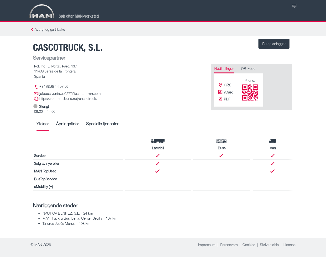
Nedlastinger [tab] (224, 68)
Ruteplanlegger (274, 43)
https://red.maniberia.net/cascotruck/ (68, 98)
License (289, 244)
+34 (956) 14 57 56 (53, 86)
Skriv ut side (269, 244)
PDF (227, 99)
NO (294, 5)
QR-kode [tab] (248, 68)
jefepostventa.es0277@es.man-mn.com (70, 93)
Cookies (248, 244)
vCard (228, 92)
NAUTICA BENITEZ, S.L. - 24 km (67, 213)
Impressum (207, 244)
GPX (227, 85)
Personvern (229, 244)
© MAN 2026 (41, 244)
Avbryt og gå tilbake (50, 29)
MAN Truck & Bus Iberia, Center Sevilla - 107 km (79, 218)
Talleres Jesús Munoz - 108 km (66, 223)
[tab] (43, 125)
